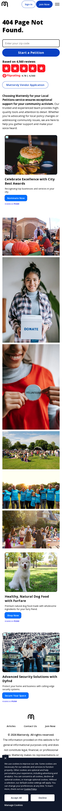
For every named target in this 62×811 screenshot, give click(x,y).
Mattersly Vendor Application (25, 85)
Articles (11, 726)
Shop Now (13, 615)
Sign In (28, 4)
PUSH (57, 808)
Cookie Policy (30, 789)
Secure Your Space (15, 695)
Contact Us (30, 726)
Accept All (16, 797)
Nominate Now (16, 198)
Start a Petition (31, 52)
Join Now (44, 4)
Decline (43, 797)
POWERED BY (12, 204)
